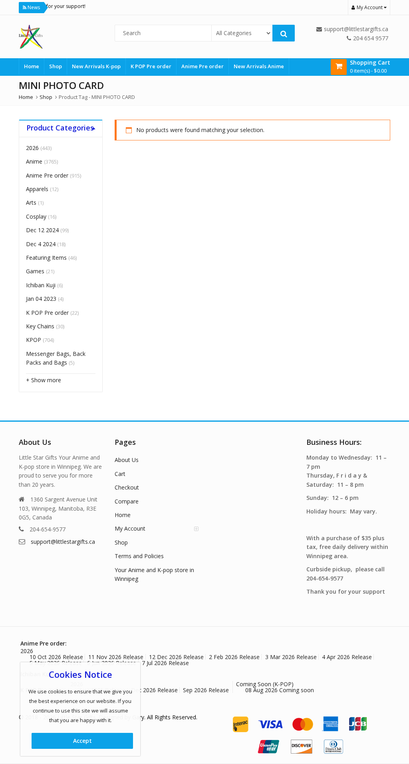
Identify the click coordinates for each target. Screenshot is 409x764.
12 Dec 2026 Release (176, 657)
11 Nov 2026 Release (115, 657)
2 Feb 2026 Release (234, 657)
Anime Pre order (202, 66)
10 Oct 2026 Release (56, 657)
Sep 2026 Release (206, 690)
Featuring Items (46, 257)
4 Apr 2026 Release (347, 657)
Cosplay (36, 216)
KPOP (33, 340)
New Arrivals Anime (259, 66)
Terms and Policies (139, 556)
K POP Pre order (151, 66)
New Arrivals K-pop (96, 66)
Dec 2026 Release (154, 690)
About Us (127, 460)
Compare (127, 501)
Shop (55, 66)
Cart (120, 474)
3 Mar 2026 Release (291, 657)
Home (31, 66)
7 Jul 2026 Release (165, 663)
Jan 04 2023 (41, 298)
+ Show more (43, 380)
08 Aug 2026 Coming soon (279, 690)
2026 (32, 148)
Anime (34, 161)
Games (35, 271)
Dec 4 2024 (41, 244)
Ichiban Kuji (41, 285)
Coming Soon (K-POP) (265, 684)
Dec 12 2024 (42, 230)
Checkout (127, 487)
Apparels (37, 189)
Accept (82, 740)
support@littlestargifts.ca (63, 541)
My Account (130, 528)
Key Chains (40, 326)
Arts (31, 202)
